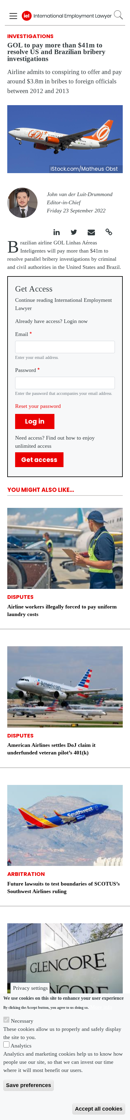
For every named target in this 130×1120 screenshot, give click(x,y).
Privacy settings (30, 988)
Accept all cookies (98, 1109)
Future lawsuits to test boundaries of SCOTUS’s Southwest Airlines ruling (63, 887)
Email (21, 334)
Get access (39, 459)
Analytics (21, 1046)
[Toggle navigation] (13, 16)
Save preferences (28, 1085)
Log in (34, 421)
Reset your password (38, 406)
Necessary (22, 1021)
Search (118, 15)
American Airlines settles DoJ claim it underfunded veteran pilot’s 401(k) (51, 749)
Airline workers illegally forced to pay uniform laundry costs (62, 610)
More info (101, 1007)
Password (25, 370)
